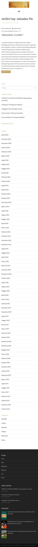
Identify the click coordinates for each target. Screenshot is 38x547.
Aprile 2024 (4, 173)
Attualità (5, 31)
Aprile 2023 (4, 190)
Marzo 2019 (5, 329)
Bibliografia (4, 466)
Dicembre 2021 (6, 236)
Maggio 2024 (5, 168)
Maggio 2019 (5, 320)
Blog (2, 462)
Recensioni (4, 436)
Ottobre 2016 (5, 409)
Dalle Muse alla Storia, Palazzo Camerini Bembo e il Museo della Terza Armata (21, 522)
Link (2, 474)
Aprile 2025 (4, 135)
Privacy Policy (26, 545)
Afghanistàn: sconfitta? (12, 35)
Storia (3, 440)
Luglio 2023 (4, 185)
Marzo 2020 (5, 299)
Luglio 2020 (4, 282)
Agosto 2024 (5, 156)
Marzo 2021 (5, 261)
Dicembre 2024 (6, 139)
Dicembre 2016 (6, 404)
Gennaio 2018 (5, 362)
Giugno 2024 (5, 164)
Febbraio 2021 (5, 265)
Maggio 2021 (5, 253)
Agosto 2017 (5, 379)
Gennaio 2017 (5, 400)
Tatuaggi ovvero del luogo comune (11, 109)
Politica (15, 31)
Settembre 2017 (6, 375)
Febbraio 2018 (5, 358)
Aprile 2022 (4, 223)
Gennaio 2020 (5, 303)
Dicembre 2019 (6, 308)
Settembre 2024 (6, 152)
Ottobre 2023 (5, 181)
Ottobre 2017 (5, 371)
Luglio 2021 (4, 248)
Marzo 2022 (5, 227)
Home (2, 458)
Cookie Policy (33, 545)
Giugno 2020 (5, 286)
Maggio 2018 (5, 350)
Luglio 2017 (4, 383)
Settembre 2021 (6, 244)
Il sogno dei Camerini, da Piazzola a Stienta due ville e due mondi (21, 512)
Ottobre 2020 (5, 278)
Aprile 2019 (4, 324)
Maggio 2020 (5, 291)
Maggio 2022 (5, 219)
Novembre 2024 (6, 143)
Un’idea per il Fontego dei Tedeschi (11, 104)
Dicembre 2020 (6, 270)
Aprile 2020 (4, 295)
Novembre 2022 (6, 202)
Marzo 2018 (5, 354)
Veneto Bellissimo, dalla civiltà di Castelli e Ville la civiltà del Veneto (22, 532)
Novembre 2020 (6, 274)
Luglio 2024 (4, 160)
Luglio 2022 (4, 211)
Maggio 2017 (5, 388)
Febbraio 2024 (5, 177)
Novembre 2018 (6, 341)
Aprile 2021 (4, 257)
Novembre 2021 (6, 240)
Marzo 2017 (5, 392)
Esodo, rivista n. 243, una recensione (12, 113)
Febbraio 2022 (5, 232)
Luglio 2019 (4, 316)
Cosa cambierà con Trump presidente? (13, 117)
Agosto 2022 (5, 206)
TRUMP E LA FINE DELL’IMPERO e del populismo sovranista (16, 489)
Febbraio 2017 (5, 396)
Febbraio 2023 (5, 194)
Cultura (3, 423)
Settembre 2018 (6, 346)
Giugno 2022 (5, 215)
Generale (10, 31)
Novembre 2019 (6, 312)
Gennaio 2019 (5, 337)
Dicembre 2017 (6, 367)
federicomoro (17, 28)
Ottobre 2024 (5, 147)
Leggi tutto (6, 71)
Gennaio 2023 (5, 198)
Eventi (3, 477)
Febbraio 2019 (5, 333)
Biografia (3, 470)
